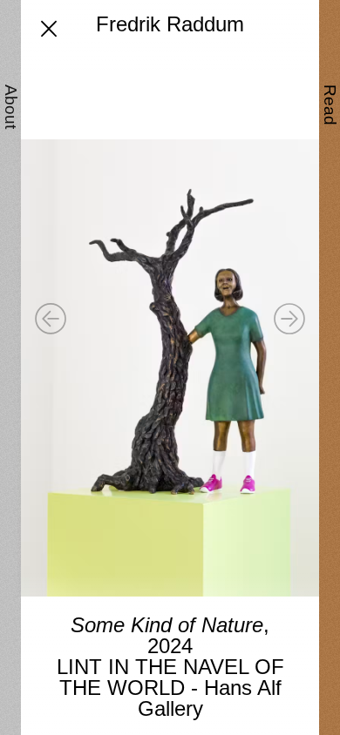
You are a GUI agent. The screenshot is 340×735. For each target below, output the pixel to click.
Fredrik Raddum (170, 24)
